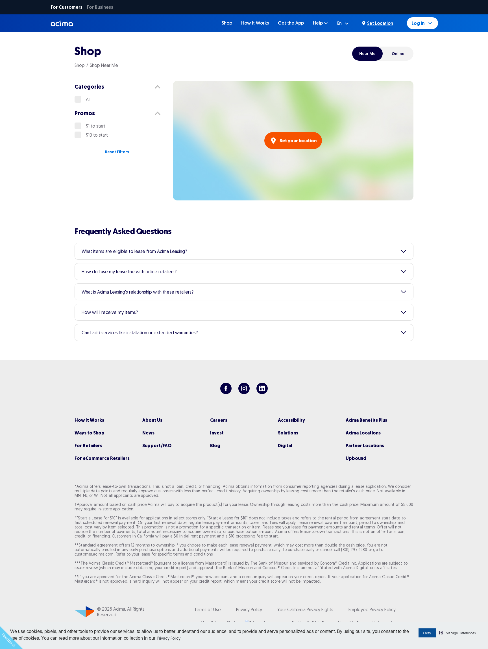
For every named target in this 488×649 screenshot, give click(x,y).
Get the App (291, 23)
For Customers (66, 7)
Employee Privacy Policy (372, 609)
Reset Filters (117, 151)
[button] (457, 632)
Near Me (367, 53)
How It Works (255, 23)
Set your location (298, 141)
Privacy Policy (168, 638)
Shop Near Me (104, 65)
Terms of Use (207, 609)
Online (398, 53)
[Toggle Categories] (157, 87)
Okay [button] (427, 633)
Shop (227, 23)
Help (318, 23)
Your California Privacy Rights (305, 609)
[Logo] (62, 23)
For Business (100, 7)
